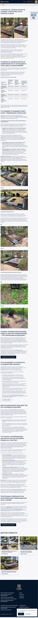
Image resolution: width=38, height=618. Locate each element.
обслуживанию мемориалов (6, 51)
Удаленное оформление (7, 419)
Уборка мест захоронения (7, 597)
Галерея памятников (6, 609)
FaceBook (21, 596)
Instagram (21, 597)
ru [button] (24, 1)
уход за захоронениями (18, 489)
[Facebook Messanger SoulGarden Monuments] (32, 15)
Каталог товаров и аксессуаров (8, 598)
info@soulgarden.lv (24, 607)
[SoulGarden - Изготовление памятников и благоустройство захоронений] (5, 2)
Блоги (20, 592)
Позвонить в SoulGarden (8, 357)
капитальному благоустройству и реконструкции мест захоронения (13, 395)
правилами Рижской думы (6, 447)
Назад (3, 4)
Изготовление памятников (7, 592)
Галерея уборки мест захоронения (9, 605)
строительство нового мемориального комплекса (12, 509)
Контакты (21, 594)
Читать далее (4, 553)
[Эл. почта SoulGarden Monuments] (33, 18)
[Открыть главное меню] (36, 2)
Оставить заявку (6, 399)
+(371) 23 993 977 (22, 605)
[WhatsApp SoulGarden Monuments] (35, 15)
